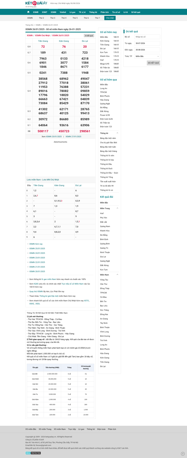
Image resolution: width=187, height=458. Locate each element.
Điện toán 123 (106, 71)
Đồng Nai (104, 314)
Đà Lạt (85, 41)
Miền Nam (104, 275)
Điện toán (101, 429)
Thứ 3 (52, 18)
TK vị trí (82, 12)
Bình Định (104, 239)
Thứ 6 (86, 18)
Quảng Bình (105, 244)
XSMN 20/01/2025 (37, 271)
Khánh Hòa (104, 56)
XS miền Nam (60, 429)
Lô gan (72, 12)
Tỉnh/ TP (128, 56)
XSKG (32, 304)
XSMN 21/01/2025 (37, 267)
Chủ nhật (110, 18)
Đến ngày (129, 50)
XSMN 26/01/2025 (50, 25)
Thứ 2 (41, 18)
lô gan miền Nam (49, 279)
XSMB (35, 12)
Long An (103, 88)
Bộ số (127, 37)
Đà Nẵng (103, 107)
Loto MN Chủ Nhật (50, 179)
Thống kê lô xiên (107, 155)
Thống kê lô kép (107, 160)
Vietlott (63, 12)
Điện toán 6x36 (106, 119)
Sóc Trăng (104, 310)
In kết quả (89, 36)
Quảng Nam (105, 226)
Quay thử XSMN (36, 291)
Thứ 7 (97, 18)
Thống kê (93, 12)
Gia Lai (103, 257)
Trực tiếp (72, 429)
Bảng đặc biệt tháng (108, 151)
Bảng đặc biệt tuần (108, 147)
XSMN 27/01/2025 (73, 136)
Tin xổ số (116, 12)
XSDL (37, 304)
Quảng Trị (104, 248)
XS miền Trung (45, 429)
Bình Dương (105, 336)
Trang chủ (29, 25)
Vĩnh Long (104, 332)
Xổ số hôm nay (108, 32)
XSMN (53, 12)
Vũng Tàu (104, 280)
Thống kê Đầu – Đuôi (109, 173)
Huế (102, 60)
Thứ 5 (75, 18)
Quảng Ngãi (105, 104)
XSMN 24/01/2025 (37, 253)
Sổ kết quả (135, 12)
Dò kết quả (153, 63)
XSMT (44, 12)
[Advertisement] (60, 159)
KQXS (36, 284)
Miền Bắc (104, 37)
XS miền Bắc (30, 429)
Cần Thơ (103, 284)
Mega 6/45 (104, 64)
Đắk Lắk (103, 222)
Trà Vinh (103, 340)
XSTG (86, 301)
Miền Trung (105, 208)
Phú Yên (103, 218)
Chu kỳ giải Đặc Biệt (108, 142)
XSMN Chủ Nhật (42, 35)
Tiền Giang (43, 41)
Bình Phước (105, 96)
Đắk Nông (104, 111)
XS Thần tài (105, 68)
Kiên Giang (64, 41)
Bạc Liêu (103, 306)
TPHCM (103, 92)
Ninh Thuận (105, 252)
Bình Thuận (105, 327)
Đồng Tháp (104, 288)
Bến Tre (103, 301)
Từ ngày (128, 43)
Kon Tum (104, 52)
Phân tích (105, 12)
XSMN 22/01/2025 (37, 262)
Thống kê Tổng (106, 177)
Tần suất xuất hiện (108, 181)
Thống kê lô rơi (106, 190)
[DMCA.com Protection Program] (33, 454)
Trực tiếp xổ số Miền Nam (72, 284)
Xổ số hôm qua (108, 79)
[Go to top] (183, 454)
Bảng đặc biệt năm (108, 138)
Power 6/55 (105, 115)
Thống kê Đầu (106, 164)
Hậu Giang (104, 100)
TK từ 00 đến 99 (106, 186)
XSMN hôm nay (35, 244)
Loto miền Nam (34, 179)
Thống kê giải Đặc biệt (48, 296)
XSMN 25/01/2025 (54, 136)
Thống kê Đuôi (106, 168)
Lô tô (126, 12)
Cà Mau (103, 297)
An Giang (104, 319)
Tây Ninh (103, 323)
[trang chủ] (36, 7)
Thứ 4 (63, 18)
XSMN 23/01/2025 (37, 258)
